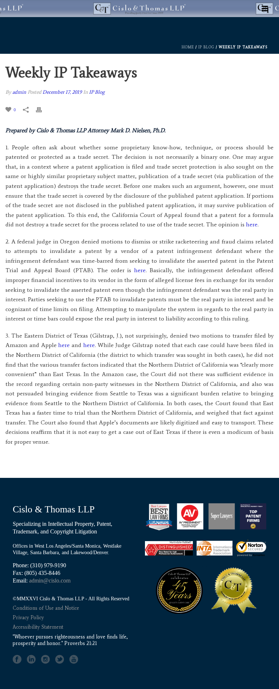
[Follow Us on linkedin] (31, 659)
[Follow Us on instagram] (45, 659)
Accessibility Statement (38, 627)
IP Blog (206, 47)
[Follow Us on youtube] (73, 659)
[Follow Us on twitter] (59, 659)
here (252, 224)
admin (19, 92)
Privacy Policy (28, 618)
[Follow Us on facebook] (17, 659)
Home (188, 47)
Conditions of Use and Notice (46, 608)
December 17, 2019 (62, 92)
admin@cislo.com (49, 580)
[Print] (42, 109)
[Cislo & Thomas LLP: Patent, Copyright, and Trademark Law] (139, 29)
